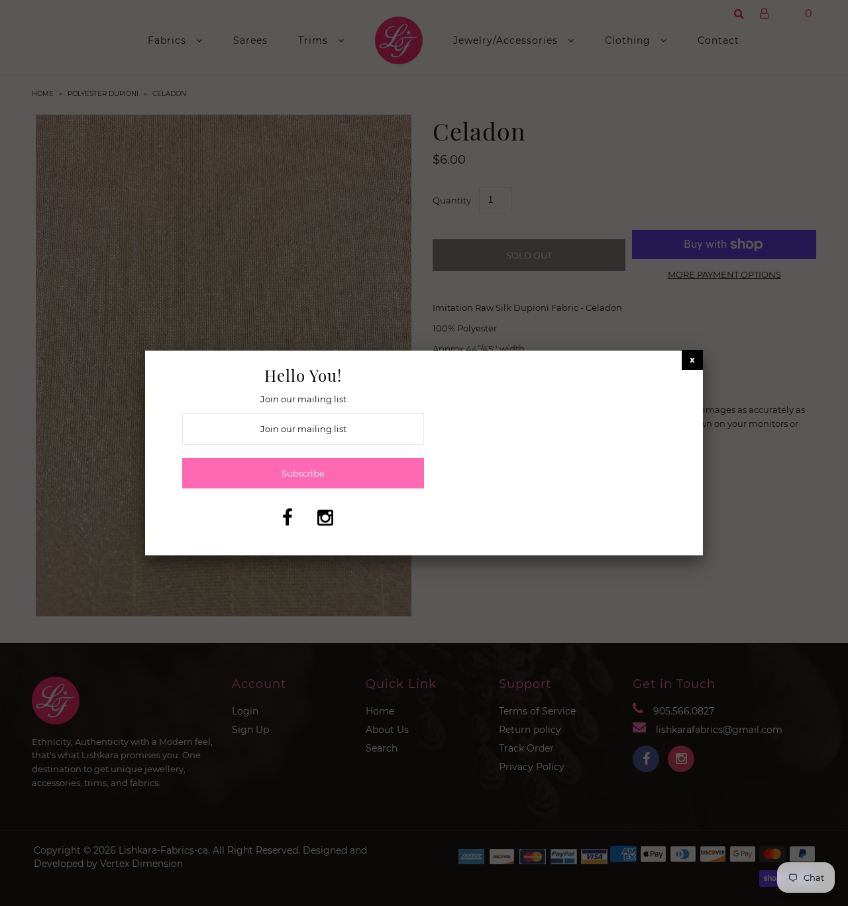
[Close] (692, 360)
